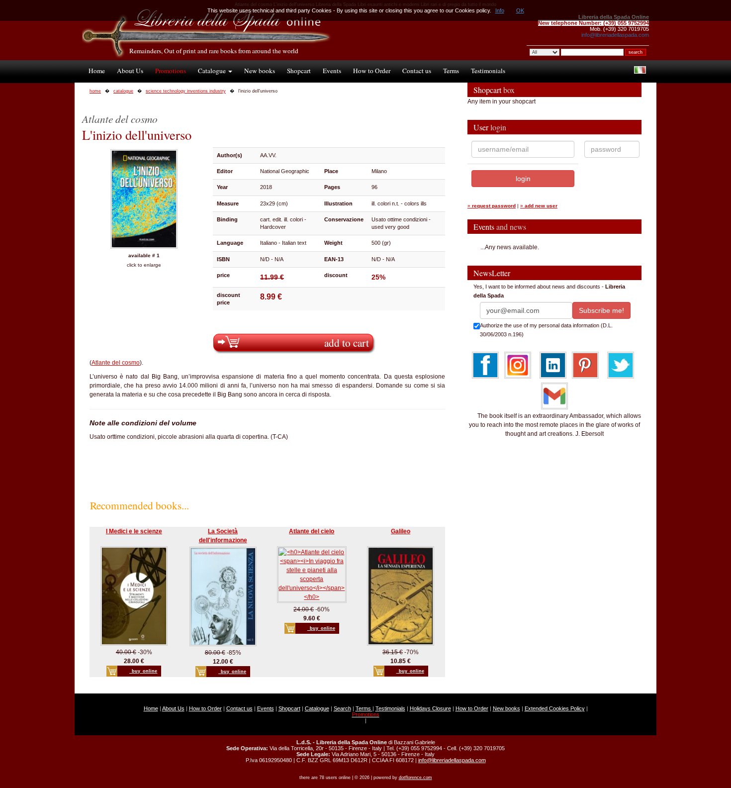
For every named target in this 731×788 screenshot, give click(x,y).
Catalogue (212, 70)
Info (499, 10)
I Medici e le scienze (134, 531)
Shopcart (299, 70)
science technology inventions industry (186, 91)
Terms (451, 70)
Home (97, 70)
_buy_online (143, 671)
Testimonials (488, 70)
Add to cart (346, 342)
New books (259, 70)
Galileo (400, 531)
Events (332, 70)
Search (342, 708)
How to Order (371, 70)
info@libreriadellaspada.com (615, 35)
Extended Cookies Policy (555, 708)
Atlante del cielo (311, 531)
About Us (130, 70)
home (95, 91)
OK (520, 10)
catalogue (123, 91)
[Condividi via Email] (554, 395)
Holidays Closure (430, 708)
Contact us (416, 70)
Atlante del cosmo (115, 362)
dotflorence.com (415, 777)
